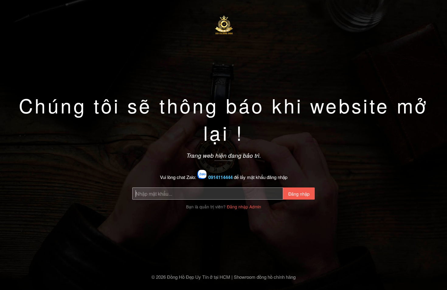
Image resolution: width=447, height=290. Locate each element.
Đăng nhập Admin (244, 207)
